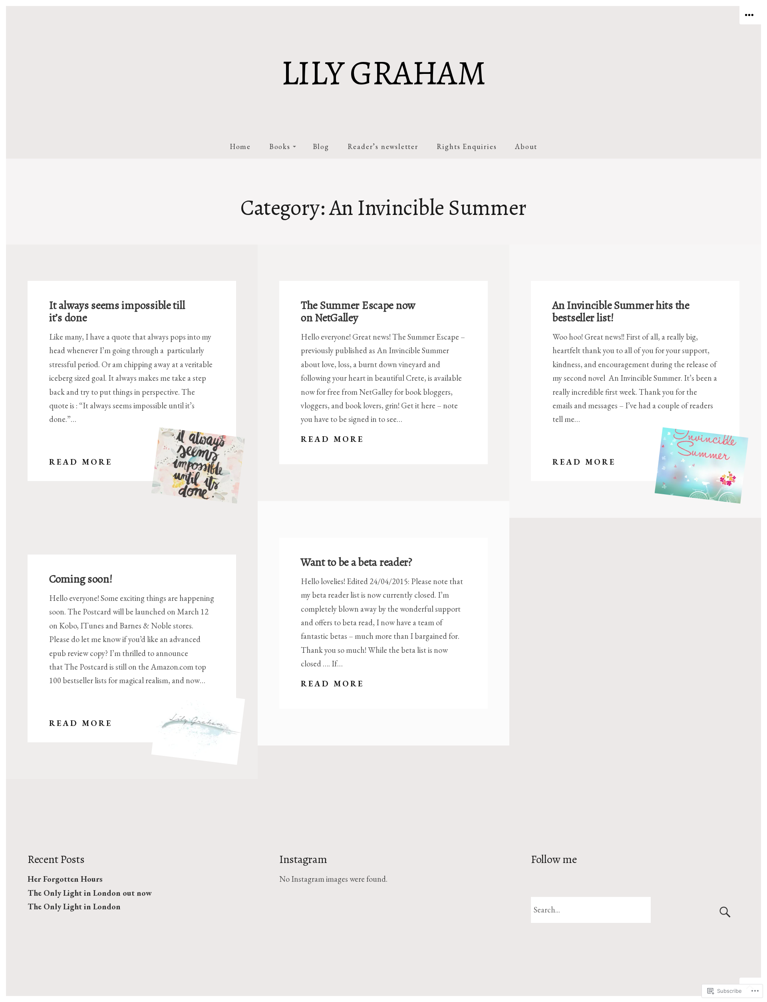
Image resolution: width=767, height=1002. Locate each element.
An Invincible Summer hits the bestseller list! (621, 311)
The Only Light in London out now (90, 893)
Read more (80, 462)
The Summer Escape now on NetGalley (358, 311)
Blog (321, 146)
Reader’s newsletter (383, 146)
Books (279, 146)
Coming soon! (81, 578)
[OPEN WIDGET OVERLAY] (750, 15)
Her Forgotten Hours (65, 879)
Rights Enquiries (467, 146)
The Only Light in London (74, 906)
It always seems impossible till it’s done (117, 311)
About (526, 146)
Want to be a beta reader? (356, 562)
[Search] (635, 910)
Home (240, 146)
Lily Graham (383, 73)
